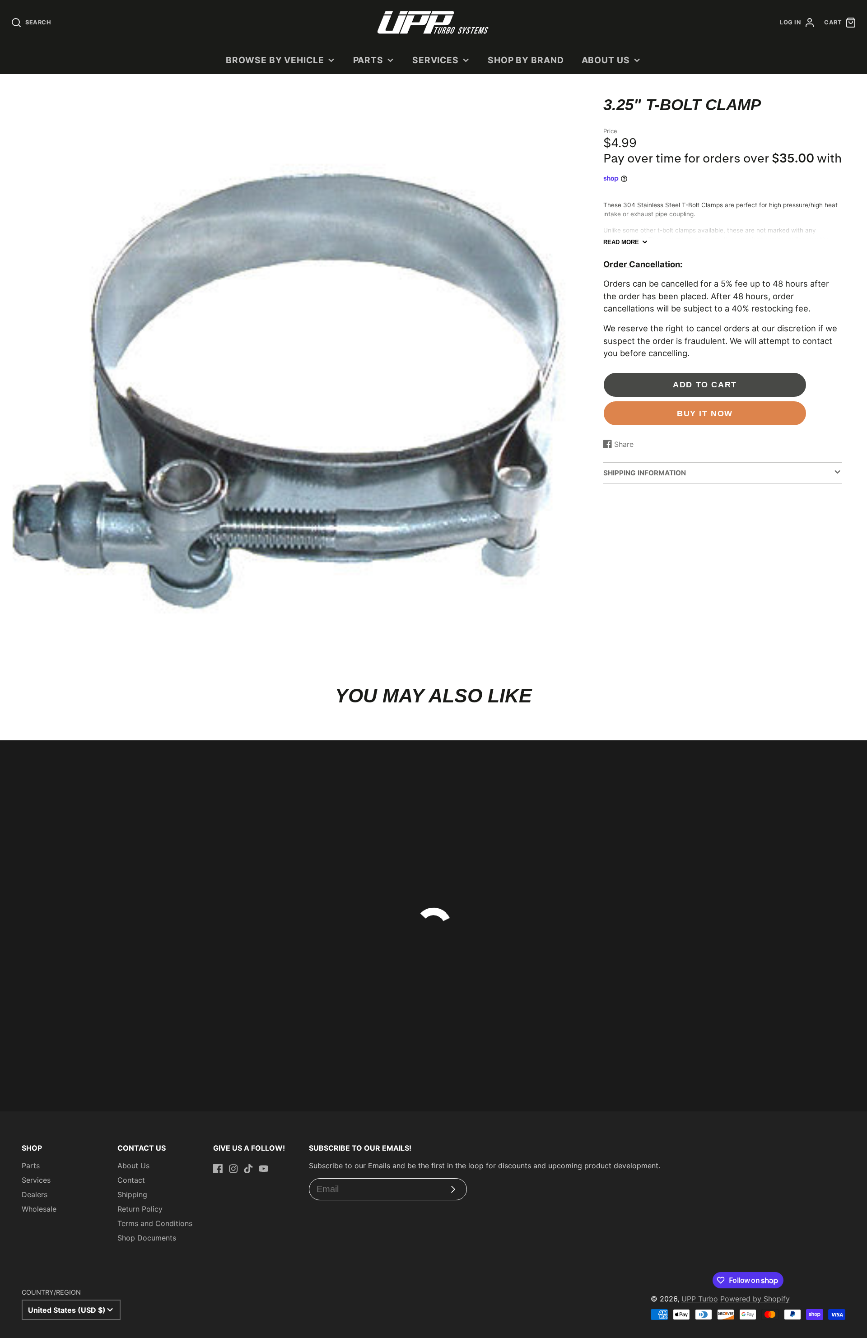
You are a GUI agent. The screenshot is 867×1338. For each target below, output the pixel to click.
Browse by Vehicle (275, 60)
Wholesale (39, 1208)
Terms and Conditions (154, 1223)
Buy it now (705, 413)
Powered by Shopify (755, 1298)
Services (435, 60)
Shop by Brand (526, 60)
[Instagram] (233, 1169)
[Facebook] (218, 1169)
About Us (606, 60)
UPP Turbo (699, 1298)
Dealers (34, 1194)
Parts (368, 60)
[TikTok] (248, 1169)
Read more (621, 242)
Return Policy (140, 1208)
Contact (131, 1180)
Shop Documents (146, 1237)
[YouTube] (264, 1169)
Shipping (132, 1194)
